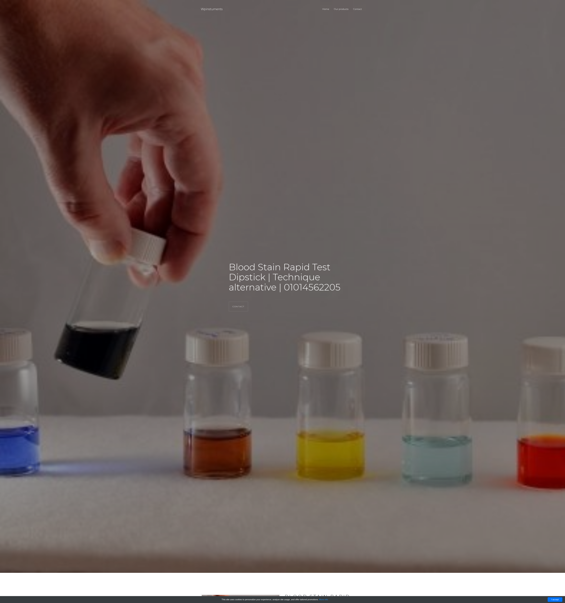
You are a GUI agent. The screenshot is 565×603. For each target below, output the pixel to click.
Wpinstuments (212, 9)
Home (325, 9)
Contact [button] (238, 306)
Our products (341, 9)
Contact (357, 9)
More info (323, 599)
